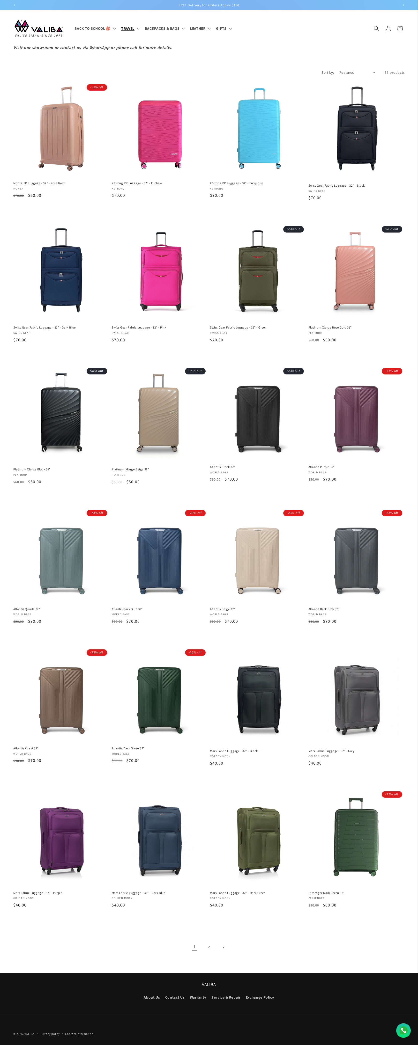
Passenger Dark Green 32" (326, 893)
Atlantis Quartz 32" (26, 609)
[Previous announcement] (14, 5)
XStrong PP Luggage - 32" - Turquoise (236, 183)
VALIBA (29, 1034)
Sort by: (327, 72)
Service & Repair (226, 997)
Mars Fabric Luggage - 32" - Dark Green (238, 893)
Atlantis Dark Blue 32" (127, 609)
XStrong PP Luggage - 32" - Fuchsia (137, 183)
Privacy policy (50, 1034)
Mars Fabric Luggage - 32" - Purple (37, 893)
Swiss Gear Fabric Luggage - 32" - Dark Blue (44, 327)
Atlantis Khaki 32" (25, 749)
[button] (94, 28)
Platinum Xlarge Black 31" (32, 469)
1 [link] (195, 946)
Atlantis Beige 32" (222, 609)
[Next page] (223, 946)
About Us (152, 997)
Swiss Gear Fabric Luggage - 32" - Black (336, 186)
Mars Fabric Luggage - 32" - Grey (331, 751)
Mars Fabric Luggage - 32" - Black (234, 751)
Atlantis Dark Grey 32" (323, 609)
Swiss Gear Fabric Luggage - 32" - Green (238, 327)
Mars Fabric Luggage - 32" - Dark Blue (138, 893)
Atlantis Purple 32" (321, 467)
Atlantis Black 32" (222, 467)
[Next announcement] (403, 5)
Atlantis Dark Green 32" (128, 749)
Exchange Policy (260, 997)
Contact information (79, 1034)
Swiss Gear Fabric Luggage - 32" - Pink (139, 327)
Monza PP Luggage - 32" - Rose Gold (39, 183)
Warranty (198, 997)
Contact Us (175, 997)
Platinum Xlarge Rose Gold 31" (330, 327)
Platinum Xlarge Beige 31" (130, 469)
